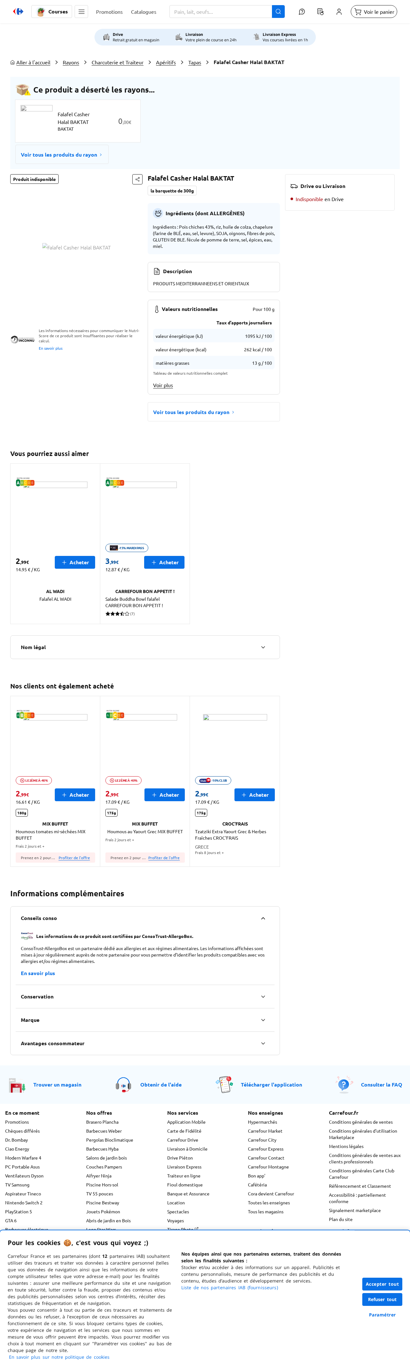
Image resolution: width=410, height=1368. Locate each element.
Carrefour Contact (266, 1157)
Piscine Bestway (102, 1202)
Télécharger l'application (271, 1084)
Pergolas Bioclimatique (109, 1140)
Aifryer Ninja (98, 1175)
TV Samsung (17, 1184)
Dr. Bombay (16, 1140)
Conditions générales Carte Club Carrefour (361, 1174)
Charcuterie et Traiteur (118, 62)
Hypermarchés (262, 1122)
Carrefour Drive (182, 1140)
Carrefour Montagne (268, 1166)
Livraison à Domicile (187, 1149)
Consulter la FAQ (381, 1084)
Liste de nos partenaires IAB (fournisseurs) (229, 1287)
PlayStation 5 (18, 1211)
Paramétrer (382, 1315)
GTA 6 (11, 1220)
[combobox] (227, 11)
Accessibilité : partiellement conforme (357, 1198)
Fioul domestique (185, 1184)
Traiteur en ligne (184, 1175)
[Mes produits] (320, 11)
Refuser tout (382, 1299)
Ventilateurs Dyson (24, 1175)
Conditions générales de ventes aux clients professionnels (365, 1158)
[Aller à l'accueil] (18, 11)
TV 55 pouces (99, 1193)
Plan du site (341, 1219)
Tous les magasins (265, 1211)
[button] (81, 11)
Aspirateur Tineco (23, 1193)
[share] (137, 179)
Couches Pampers (104, 1166)
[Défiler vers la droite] (272, 781)
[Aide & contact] (301, 11)
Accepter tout (382, 1284)
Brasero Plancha (102, 1122)
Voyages (175, 1220)
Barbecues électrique (26, 1229)
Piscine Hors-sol (102, 1184)
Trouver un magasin (57, 1084)
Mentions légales (346, 1146)
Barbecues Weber (104, 1131)
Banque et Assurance (188, 1193)
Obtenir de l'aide (161, 1084)
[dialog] (205, 1299)
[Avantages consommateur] (263, 1043)
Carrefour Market (265, 1131)
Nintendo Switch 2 (24, 1202)
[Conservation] (263, 996)
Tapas (194, 62)
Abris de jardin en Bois (108, 1220)
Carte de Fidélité (184, 1131)
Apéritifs (166, 62)
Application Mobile (186, 1122)
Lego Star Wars (101, 1229)
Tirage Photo (180, 1229)
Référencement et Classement (360, 1186)
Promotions (17, 1122)
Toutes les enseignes (269, 1202)
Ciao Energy (17, 1149)
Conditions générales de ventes (361, 1122)
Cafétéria (257, 1184)
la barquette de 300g (172, 190)
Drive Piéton (180, 1157)
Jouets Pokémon (103, 1211)
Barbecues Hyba (102, 1149)
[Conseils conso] (263, 918)
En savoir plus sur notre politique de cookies (59, 1357)
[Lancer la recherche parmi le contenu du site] (278, 11)
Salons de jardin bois (106, 1157)
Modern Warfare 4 (23, 1157)
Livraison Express (184, 1166)
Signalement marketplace (355, 1210)
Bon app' (256, 1175)
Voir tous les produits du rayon (59, 154)
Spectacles (178, 1211)
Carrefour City (262, 1140)
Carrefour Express (265, 1149)
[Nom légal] (263, 647)
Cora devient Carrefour (271, 1193)
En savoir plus (50, 348)
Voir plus (163, 385)
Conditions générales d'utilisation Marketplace (363, 1134)
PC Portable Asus (22, 1166)
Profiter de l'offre (74, 857)
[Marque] (263, 1020)
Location (176, 1202)
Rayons (71, 62)
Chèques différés (22, 1131)
